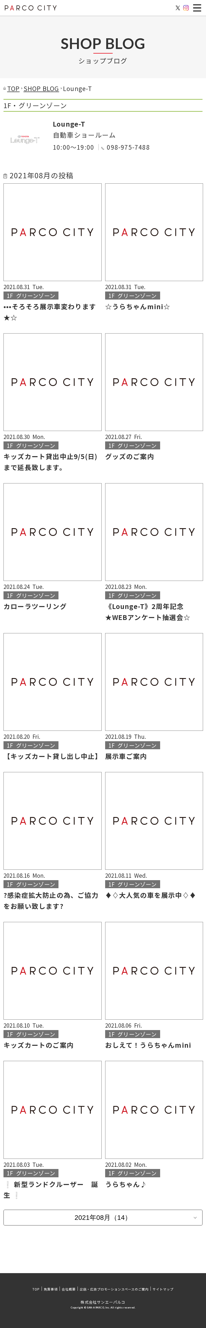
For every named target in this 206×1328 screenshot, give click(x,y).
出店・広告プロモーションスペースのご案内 (114, 1289)
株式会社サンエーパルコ (102, 1302)
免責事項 (51, 1289)
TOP (36, 1289)
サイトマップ (163, 1289)
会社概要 (69, 1289)
